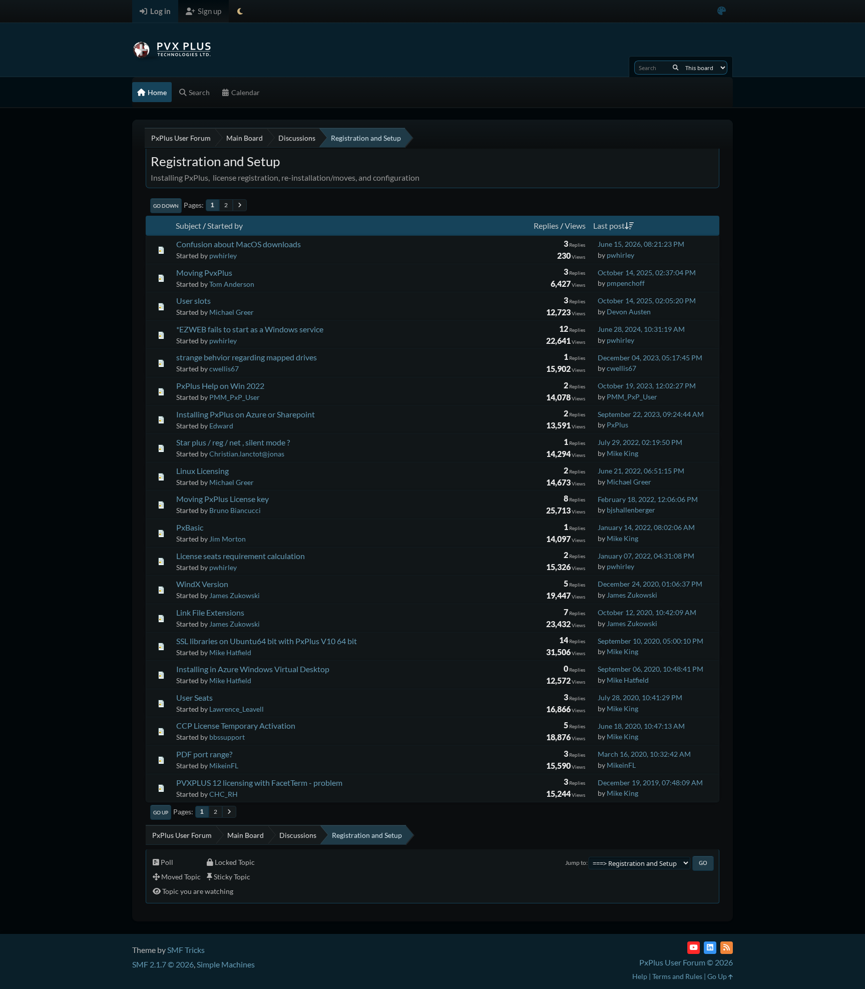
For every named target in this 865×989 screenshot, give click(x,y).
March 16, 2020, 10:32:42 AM (644, 754)
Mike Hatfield (230, 652)
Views (575, 225)
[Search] (675, 68)
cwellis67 (224, 368)
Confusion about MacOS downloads (238, 244)
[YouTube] (693, 947)
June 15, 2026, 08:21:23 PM (641, 244)
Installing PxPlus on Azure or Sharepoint (245, 414)
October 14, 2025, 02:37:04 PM (647, 272)
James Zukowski (234, 595)
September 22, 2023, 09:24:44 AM (651, 414)
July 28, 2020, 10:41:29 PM (640, 697)
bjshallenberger (631, 510)
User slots (193, 300)
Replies (546, 225)
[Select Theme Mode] (240, 11)
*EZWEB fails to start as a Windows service (249, 329)
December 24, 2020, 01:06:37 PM (650, 584)
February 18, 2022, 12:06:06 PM (648, 499)
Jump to (575, 862)
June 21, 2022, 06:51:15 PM (641, 470)
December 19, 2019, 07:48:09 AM (650, 782)
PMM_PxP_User (234, 397)
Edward (221, 425)
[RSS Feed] (726, 947)
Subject (188, 225)
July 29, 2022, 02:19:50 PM (640, 442)
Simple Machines (226, 964)
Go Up (160, 812)
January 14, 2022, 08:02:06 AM (646, 527)
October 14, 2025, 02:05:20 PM (647, 300)
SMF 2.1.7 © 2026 (163, 964)
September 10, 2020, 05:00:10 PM (650, 641)
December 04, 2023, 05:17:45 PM (650, 357)
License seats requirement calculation (240, 556)
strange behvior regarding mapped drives (246, 357)
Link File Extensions (210, 612)
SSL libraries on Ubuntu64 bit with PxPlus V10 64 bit (266, 641)
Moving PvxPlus (204, 272)
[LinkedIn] (710, 947)
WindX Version (202, 584)
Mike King (622, 453)
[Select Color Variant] (721, 11)
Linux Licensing (202, 470)
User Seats (194, 697)
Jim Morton (227, 539)
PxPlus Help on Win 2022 (220, 385)
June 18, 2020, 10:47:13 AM (641, 726)
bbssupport (227, 737)
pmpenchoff (626, 283)
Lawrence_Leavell (236, 709)
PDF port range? (204, 754)
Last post (609, 225)
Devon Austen (629, 311)
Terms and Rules (677, 976)
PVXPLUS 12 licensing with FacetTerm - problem (259, 782)
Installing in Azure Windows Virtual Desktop (252, 669)
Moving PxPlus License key (222, 499)
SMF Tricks (186, 949)
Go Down (166, 206)
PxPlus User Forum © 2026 (686, 962)
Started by (225, 225)
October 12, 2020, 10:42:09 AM (647, 612)
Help (639, 976)
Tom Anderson (231, 284)
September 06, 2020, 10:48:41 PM (650, 669)
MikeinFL (223, 765)
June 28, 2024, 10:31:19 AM (641, 329)
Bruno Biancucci (235, 510)
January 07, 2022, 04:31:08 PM (646, 556)
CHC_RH (223, 794)
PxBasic (189, 527)
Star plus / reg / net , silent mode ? (233, 442)
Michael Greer (231, 312)
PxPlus (617, 424)
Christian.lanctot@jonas (246, 453)
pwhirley (223, 255)
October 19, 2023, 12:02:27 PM (647, 385)
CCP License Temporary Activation (235, 725)
